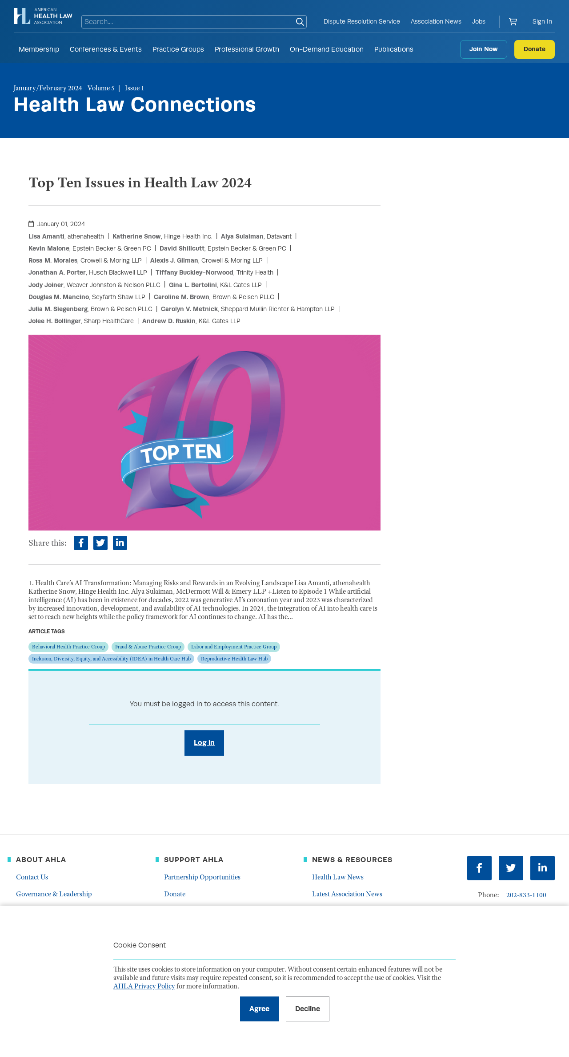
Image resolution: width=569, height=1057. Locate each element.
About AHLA (41, 859)
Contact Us (32, 877)
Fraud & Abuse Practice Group (148, 646)
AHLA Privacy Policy (144, 986)
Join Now (483, 49)
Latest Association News (347, 894)
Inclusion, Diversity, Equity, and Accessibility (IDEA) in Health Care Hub (111, 658)
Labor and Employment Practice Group (233, 646)
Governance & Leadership (54, 894)
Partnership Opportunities (202, 877)
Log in (204, 742)
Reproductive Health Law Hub (234, 658)
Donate (534, 49)
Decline (307, 1008)
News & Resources (352, 859)
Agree (259, 1008)
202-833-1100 (526, 895)
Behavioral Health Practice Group (68, 646)
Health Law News (338, 877)
